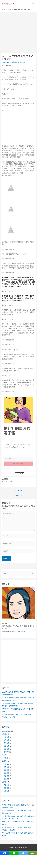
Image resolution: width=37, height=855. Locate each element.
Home (3, 9)
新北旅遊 (6, 770)
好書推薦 (6, 785)
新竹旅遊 (6, 773)
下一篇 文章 (18, 495)
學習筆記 (6, 788)
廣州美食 (6, 743)
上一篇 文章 (18, 491)
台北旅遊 (6, 764)
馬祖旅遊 (6, 779)
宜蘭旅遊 (6, 767)
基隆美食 (6, 740)
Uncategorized (6, 62)
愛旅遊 (4, 761)
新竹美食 (6, 749)
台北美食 (6, 737)
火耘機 (6, 758)
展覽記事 (6, 791)
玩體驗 (4, 782)
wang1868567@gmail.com (17, 631)
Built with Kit (19, 472)
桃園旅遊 (6, 776)
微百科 (4, 755)
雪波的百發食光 (8, 4)
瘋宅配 (6, 752)
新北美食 (6, 746)
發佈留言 (22, 62)
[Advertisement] (18, 31)
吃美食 (4, 734)
